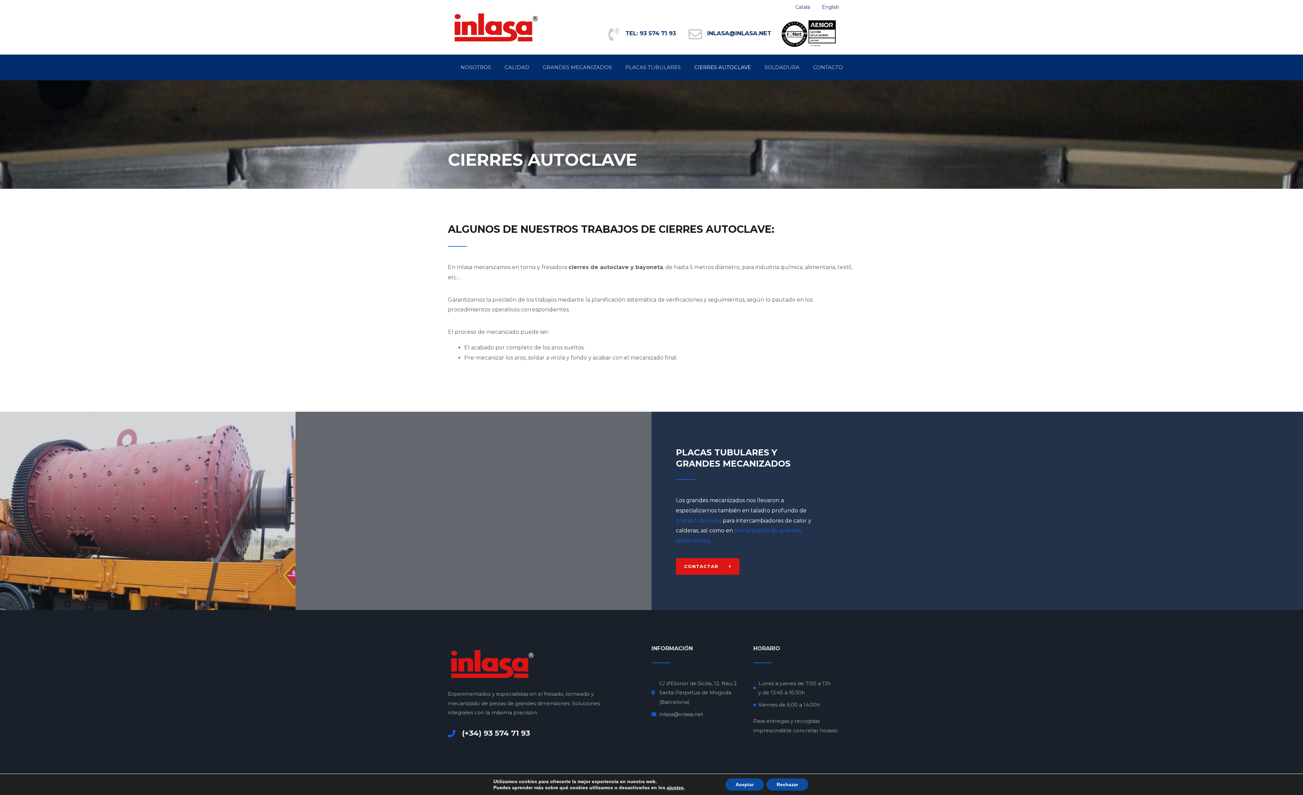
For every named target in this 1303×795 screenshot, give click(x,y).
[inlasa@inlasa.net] (695, 34)
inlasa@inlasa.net (739, 33)
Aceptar (745, 784)
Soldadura (781, 67)
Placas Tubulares (653, 67)
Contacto (828, 67)
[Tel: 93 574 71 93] (613, 34)
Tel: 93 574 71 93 (650, 33)
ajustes (675, 787)
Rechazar (787, 784)
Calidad (517, 67)
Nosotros (475, 67)
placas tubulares (698, 520)
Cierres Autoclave (722, 67)
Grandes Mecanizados (577, 67)
